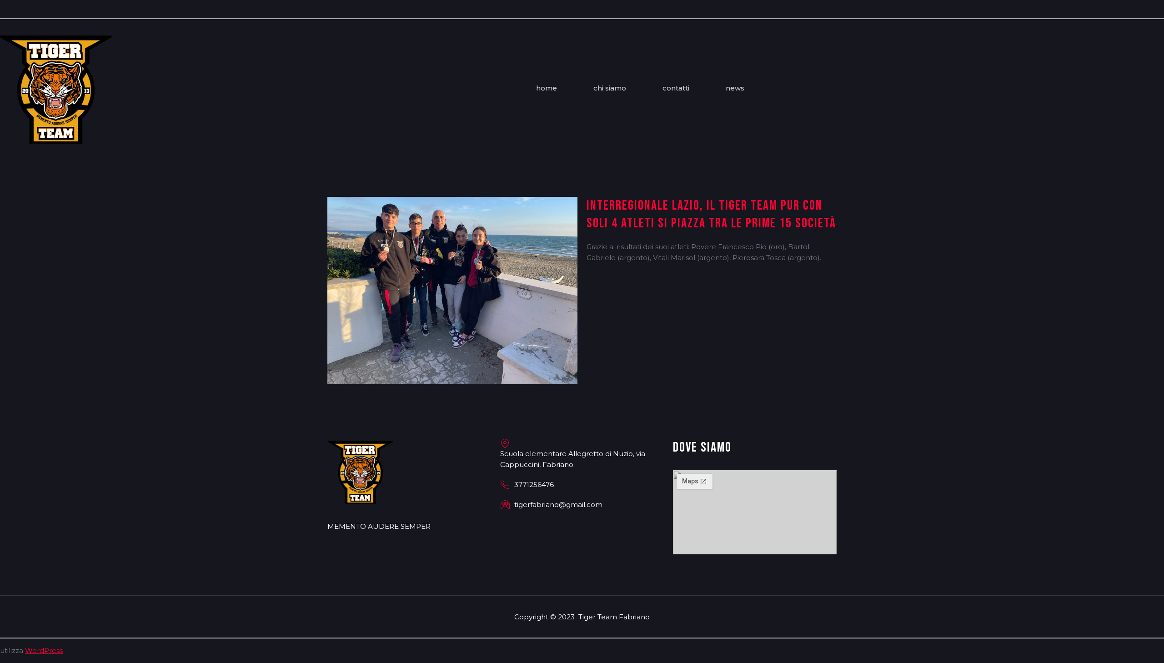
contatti (675, 90)
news (735, 90)
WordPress (44, 650)
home (546, 90)
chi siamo (609, 90)
